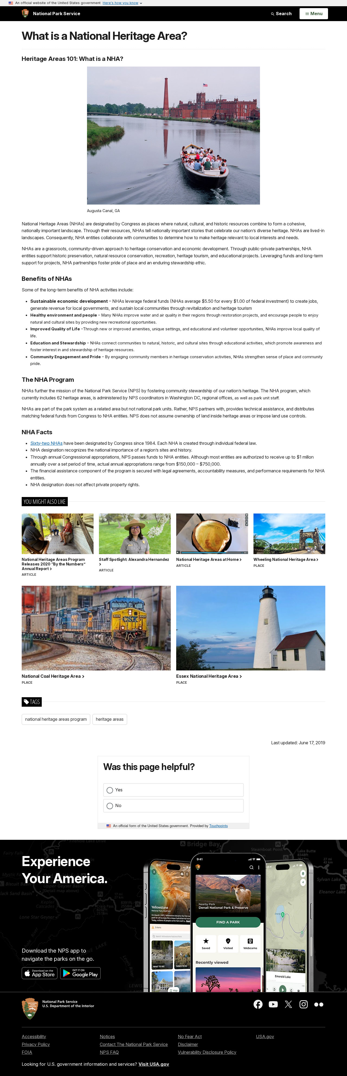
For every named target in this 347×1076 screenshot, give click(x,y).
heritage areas (110, 719)
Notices (107, 1036)
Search (283, 13)
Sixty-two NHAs (46, 443)
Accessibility (34, 1036)
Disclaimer (188, 1044)
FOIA (27, 1052)
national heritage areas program (56, 719)
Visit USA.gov (154, 1064)
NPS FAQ (109, 1052)
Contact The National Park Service (134, 1044)
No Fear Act (190, 1036)
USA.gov (265, 1036)
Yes (119, 789)
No (118, 805)
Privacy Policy (36, 1044)
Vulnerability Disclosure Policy (207, 1052)
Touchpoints (218, 825)
